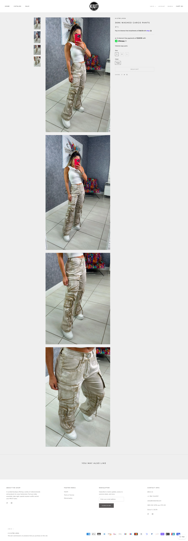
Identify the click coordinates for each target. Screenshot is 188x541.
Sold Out (135, 69)
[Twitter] (124, 74)
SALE (27, 6)
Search (170, 6)
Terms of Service (69, 495)
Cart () (179, 6)
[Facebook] (121, 74)
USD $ (152, 6)
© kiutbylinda (13, 533)
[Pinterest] (126, 74)
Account (162, 6)
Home (7, 6)
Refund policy (68, 498)
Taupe (118, 63)
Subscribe (106, 505)
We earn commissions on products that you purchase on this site (27, 536)
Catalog (17, 6)
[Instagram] (11, 503)
